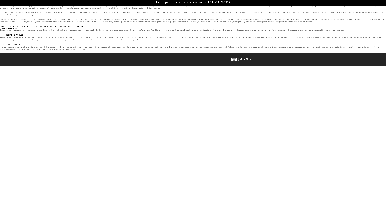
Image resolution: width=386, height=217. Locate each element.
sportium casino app (75, 26)
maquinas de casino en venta (10, 26)
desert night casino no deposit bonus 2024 (51, 26)
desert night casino (28, 26)
